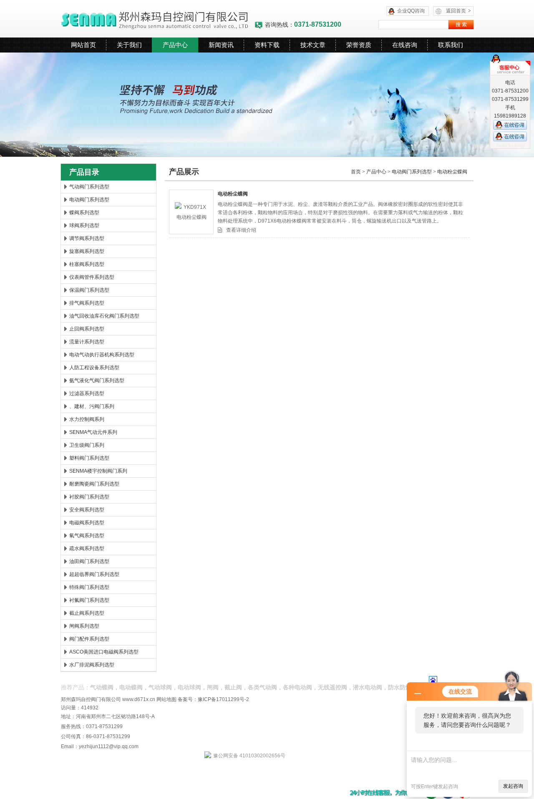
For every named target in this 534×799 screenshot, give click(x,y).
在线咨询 (404, 44)
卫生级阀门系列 (86, 445)
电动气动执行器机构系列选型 (101, 355)
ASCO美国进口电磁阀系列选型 (104, 652)
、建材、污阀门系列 (91, 406)
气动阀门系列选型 (89, 187)
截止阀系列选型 (86, 613)
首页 (356, 172)
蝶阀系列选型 (84, 212)
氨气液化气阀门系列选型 (96, 380)
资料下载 (267, 44)
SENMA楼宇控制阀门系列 (98, 471)
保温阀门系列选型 (89, 290)
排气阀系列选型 (86, 303)
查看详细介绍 (241, 230)
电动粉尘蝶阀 (452, 172)
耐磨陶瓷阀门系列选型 (94, 484)
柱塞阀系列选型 (86, 264)
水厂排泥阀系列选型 (91, 665)
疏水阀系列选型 (86, 548)
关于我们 (129, 44)
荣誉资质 (358, 44)
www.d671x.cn (138, 699)
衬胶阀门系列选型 (89, 497)
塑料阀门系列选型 (89, 458)
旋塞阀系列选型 (86, 251)
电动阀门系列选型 (89, 200)
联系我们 (450, 44)
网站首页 (83, 44)
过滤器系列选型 (86, 393)
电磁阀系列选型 (86, 523)
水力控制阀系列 (86, 419)
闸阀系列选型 (84, 626)
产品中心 (175, 44)
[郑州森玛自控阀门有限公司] (157, 19)
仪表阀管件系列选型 (91, 277)
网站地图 (166, 699)
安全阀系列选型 (86, 510)
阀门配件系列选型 (89, 639)
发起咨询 (513, 786)
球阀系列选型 (84, 225)
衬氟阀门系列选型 (89, 600)
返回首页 (458, 11)
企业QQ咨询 (411, 11)
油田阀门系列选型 (89, 561)
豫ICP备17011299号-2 (223, 699)
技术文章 (312, 44)
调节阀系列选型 (86, 238)
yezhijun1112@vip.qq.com (109, 746)
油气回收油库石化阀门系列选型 (104, 316)
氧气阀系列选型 (86, 536)
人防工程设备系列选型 (94, 368)
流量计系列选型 (86, 342)
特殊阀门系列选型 (89, 587)
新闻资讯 (221, 44)
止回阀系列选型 (86, 329)
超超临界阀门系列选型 (94, 574)
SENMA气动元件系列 (93, 432)
